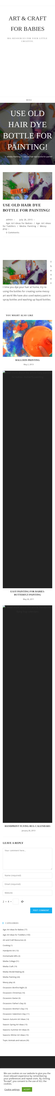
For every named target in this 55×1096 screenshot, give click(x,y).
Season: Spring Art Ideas (13, 1024)
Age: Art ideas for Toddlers (14, 934)
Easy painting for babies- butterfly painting (27, 593)
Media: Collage (9, 961)
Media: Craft (8, 966)
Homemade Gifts (10, 956)
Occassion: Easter (10, 998)
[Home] (3, 156)
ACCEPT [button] (27, 1089)
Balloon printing (27, 360)
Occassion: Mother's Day (13, 1008)
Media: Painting (28, 226)
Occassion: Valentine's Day (14, 1014)
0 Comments (12, 232)
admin (9, 219)
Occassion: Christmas (12, 992)
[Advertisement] (27, 73)
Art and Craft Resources (13, 940)
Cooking (6, 945)
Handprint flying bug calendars (27, 826)
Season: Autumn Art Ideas (14, 1019)
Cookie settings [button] (12, 1089)
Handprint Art (9, 950)
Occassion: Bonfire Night (13, 987)
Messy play (7, 982)
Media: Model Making (12, 971)
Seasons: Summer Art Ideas (15, 1029)
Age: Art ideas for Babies (19, 223)
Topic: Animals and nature (14, 1040)
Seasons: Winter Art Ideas (14, 1035)
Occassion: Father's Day (13, 1003)
